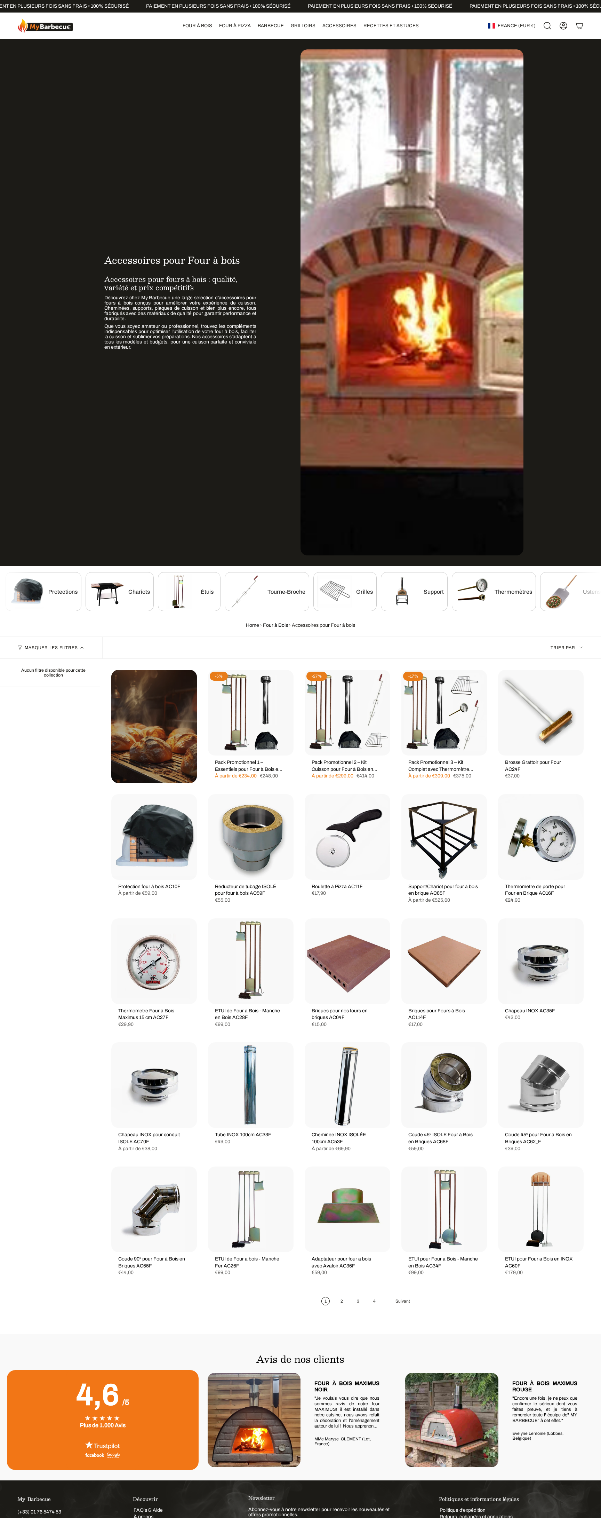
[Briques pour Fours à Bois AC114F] (444, 961)
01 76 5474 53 (46, 1512)
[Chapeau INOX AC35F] (541, 961)
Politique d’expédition (463, 1510)
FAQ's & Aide (148, 1510)
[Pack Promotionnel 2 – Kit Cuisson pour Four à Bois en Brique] (347, 713)
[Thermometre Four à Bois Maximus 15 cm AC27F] (154, 961)
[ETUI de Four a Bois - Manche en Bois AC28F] (251, 961)
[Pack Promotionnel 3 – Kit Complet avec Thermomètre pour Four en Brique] (444, 713)
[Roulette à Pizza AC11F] (347, 837)
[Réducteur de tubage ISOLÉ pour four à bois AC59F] (251, 837)
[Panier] (579, 26)
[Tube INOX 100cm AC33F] (251, 1085)
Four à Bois (275, 625)
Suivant (584, 1420)
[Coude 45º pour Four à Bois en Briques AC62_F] (541, 1085)
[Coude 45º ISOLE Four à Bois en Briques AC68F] (444, 1085)
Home (252, 625)
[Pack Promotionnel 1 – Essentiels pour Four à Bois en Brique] (251, 713)
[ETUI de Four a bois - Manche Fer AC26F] (251, 1209)
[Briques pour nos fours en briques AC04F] (347, 961)
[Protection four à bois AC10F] (154, 837)
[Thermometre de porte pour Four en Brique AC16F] (541, 837)
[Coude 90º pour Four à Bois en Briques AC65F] (154, 1209)
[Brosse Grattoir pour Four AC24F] (541, 713)
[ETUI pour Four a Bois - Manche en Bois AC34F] (444, 1209)
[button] (197, 26)
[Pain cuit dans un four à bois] (154, 726)
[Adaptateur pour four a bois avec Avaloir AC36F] (347, 1209)
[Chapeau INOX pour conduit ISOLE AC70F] (154, 1085)
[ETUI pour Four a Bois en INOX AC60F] (541, 1209)
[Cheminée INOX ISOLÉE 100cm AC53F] (347, 1085)
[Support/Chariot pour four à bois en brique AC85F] (444, 837)
